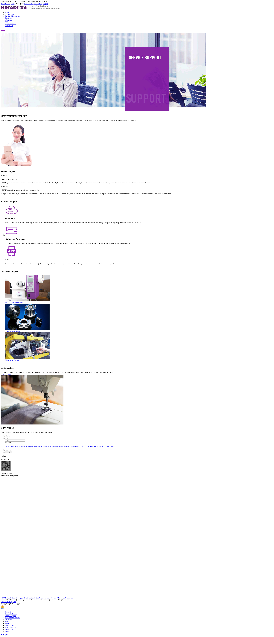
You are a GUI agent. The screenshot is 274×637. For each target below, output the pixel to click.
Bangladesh (30, 446)
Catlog (13, 4)
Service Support (10, 14)
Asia (101, 446)
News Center (28, 4)
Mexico (86, 446)
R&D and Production (12, 16)
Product (7, 12)
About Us (8, 20)
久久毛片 (4, 635)
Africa (91, 446)
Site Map (9, 602)
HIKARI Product (7, 598)
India (54, 446)
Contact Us (9, 26)
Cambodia (14, 446)
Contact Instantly (6, 124)
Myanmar (59, 446)
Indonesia (22, 446)
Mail (40, 4)
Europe (112, 446)
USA (78, 446)
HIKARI (8, 612)
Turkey (36, 446)
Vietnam (8, 446)
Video (7, 22)
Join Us (36, 4)
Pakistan (42, 446)
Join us (3, 602)
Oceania (106, 446)
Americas (97, 446)
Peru (81, 446)
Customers (8, 18)
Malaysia (73, 446)
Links (14, 602)
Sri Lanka (48, 446)
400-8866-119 (5, 4)
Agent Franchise (10, 24)
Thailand (66, 446)
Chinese (8, 631)
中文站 (45, 4)
